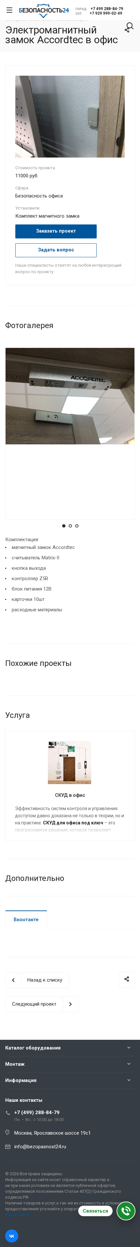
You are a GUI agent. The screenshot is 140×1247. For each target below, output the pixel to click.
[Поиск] (130, 26)
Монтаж (14, 1064)
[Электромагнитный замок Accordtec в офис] (70, 116)
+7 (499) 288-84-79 (37, 1112)
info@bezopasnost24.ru (40, 1147)
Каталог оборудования (33, 1048)
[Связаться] (126, 1211)
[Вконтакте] (11, 1235)
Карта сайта (17, 1214)
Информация (20, 1080)
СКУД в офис (70, 795)
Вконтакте (26, 920)
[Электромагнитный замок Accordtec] (70, 396)
